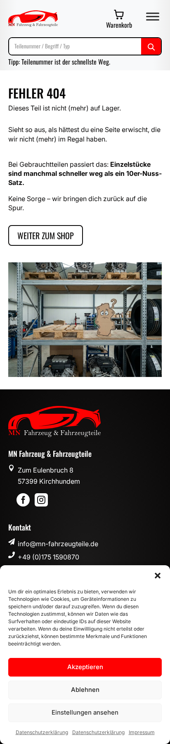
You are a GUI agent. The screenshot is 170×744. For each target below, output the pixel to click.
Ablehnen (85, 690)
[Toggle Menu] (152, 16)
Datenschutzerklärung (42, 732)
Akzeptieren (85, 667)
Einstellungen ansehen (85, 712)
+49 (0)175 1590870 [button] (48, 557)
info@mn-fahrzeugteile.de (58, 544)
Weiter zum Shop (45, 235)
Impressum (142, 732)
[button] (157, 575)
